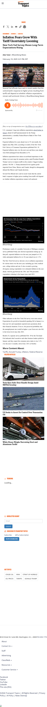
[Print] (24, 27)
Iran (18, 574)
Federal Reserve (36, 352)
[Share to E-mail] (16, 27)
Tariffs (5, 352)
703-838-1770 (42, 637)
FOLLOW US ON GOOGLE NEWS (12, 539)
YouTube (3, 682)
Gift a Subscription (22, 535)
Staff (3, 651)
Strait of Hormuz (30, 574)
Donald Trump (15, 352)
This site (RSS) (5, 687)
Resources (6, 665)
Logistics (20, 34)
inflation (25, 352)
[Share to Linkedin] (12, 27)
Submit (8, 526)
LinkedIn (3, 684)
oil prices (9, 579)
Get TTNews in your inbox (33, 126)
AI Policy (10, 695)
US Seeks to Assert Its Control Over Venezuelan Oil (23, 413)
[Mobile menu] (3, 3)
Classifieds (6, 660)
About (4, 641)
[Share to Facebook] (3, 27)
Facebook (4, 677)
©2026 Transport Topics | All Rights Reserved (18, 693)
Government (6, 34)
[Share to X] (8, 27)
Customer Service (9, 669)
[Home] (23, 4)
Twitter (3, 679)
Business (13, 34)
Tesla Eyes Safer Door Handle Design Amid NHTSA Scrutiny (20, 383)
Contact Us (6, 646)
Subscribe (8, 535)
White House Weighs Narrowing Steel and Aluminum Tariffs (20, 443)
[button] (20, 27)
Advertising (6, 655)
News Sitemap (21, 695)
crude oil (9, 574)
